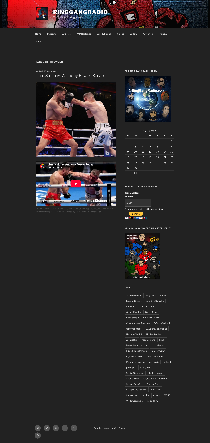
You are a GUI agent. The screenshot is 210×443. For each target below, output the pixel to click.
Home (38, 33)
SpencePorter (154, 384)
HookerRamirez (154, 334)
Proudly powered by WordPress (109, 428)
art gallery (151, 295)
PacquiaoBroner (156, 356)
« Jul (135, 173)
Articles (66, 33)
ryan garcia (145, 367)
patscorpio (154, 362)
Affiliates (148, 33)
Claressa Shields (151, 317)
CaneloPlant (151, 312)
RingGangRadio (80, 12)
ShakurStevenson (135, 373)
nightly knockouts (135, 356)
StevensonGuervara (136, 389)
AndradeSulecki (134, 295)
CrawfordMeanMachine (138, 323)
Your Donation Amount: (132, 195)
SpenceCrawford (134, 384)
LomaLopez (158, 345)
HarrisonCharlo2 (134, 334)
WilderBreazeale (134, 400)
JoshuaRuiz (131, 339)
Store (38, 41)
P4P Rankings (83, 33)
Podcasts (51, 33)
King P (162, 339)
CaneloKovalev (133, 312)
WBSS (167, 395)
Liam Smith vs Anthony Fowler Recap (69, 75)
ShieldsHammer (156, 373)
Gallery (133, 33)
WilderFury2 (152, 400)
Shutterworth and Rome (155, 378)
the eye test (132, 395)
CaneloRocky (132, 317)
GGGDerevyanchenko (156, 328)
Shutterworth (132, 378)
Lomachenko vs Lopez (137, 345)
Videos (120, 33)
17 (135, 157)
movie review (158, 351)
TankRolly (155, 389)
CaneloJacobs (149, 306)
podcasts (167, 362)
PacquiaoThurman (135, 362)
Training (162, 33)
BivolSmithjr (132, 306)
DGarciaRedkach (162, 323)
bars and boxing (134, 301)
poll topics (131, 367)
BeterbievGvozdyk (155, 301)
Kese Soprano (148, 339)
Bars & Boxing (104, 33)
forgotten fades (133, 328)
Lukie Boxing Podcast (136, 351)
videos (156, 395)
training (145, 395)
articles (163, 295)
